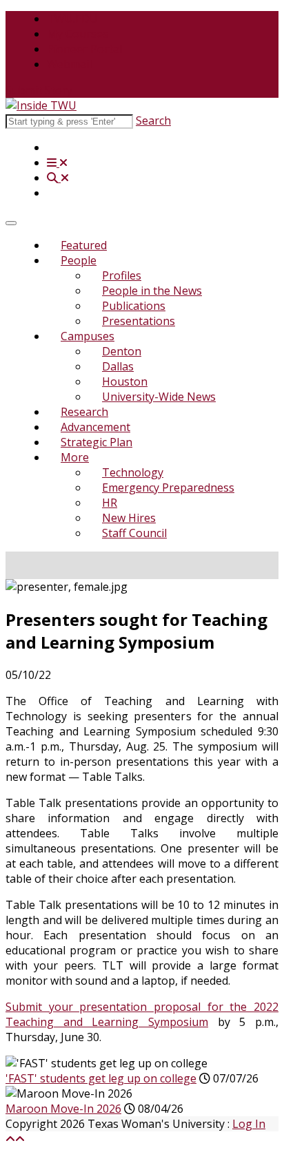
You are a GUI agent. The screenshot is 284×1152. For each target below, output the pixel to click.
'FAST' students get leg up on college (101, 1078)
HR (109, 502)
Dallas (118, 366)
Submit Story (39, 90)
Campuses (87, 336)
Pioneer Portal (84, 48)
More (75, 457)
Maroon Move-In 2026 (63, 1108)
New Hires (129, 517)
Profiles (121, 275)
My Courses (77, 33)
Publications (133, 305)
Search (153, 120)
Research (84, 411)
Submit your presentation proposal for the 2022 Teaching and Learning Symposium (142, 1014)
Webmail (69, 64)
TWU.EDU (72, 18)
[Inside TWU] (41, 105)
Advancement (95, 426)
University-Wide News (159, 396)
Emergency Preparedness (168, 487)
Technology (132, 472)
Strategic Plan (96, 442)
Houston (125, 381)
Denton (121, 351)
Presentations (138, 320)
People (79, 260)
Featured (84, 245)
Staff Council (134, 533)
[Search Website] (58, 177)
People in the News (152, 290)
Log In (248, 1123)
